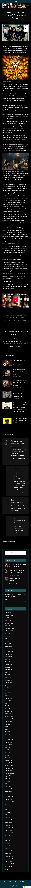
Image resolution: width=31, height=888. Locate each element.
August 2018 (8, 670)
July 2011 (7, 838)
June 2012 (7, 810)
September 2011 (9, 833)
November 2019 (9, 652)
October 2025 (9, 613)
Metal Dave (8, 81)
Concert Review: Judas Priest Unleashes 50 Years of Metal (20, 383)
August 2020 (8, 633)
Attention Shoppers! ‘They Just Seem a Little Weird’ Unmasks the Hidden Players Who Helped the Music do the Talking (20, 407)
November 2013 (9, 768)
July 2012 (7, 807)
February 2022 (9, 623)
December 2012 (9, 794)
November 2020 (9, 628)
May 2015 (7, 732)
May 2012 (7, 812)
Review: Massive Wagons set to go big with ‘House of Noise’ (20, 420)
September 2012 (9, 802)
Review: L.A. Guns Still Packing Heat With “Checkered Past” (19, 394)
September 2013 (9, 773)
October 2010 (8, 861)
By (21, 316)
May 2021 (7, 626)
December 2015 (9, 716)
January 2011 (8, 854)
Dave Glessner (16, 886)
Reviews (6, 25)
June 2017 (7, 688)
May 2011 (7, 843)
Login (22, 886)
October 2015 (8, 722)
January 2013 (8, 791)
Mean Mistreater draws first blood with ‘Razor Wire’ (19, 372)
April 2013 (7, 784)
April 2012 (7, 815)
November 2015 (9, 719)
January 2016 (8, 714)
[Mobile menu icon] (28, 6)
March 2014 (8, 758)
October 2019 (8, 654)
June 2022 (7, 618)
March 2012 (8, 817)
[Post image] (7, 363)
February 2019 (8, 665)
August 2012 (8, 804)
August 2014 (8, 745)
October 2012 (8, 799)
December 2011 (9, 825)
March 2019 (8, 662)
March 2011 (8, 848)
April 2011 (7, 846)
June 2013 (7, 778)
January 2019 (8, 667)
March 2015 (8, 737)
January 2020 (8, 646)
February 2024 (9, 615)
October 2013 (8, 771)
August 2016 (8, 701)
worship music (22, 320)
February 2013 (8, 789)
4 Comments (21, 318)
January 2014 (8, 763)
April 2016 (7, 709)
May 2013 (7, 781)
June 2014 (7, 750)
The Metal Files (16, 441)
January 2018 (8, 680)
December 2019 (9, 649)
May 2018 (7, 675)
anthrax (9, 320)
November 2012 (9, 797)
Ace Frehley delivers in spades (19, 361)
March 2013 (8, 786)
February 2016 (8, 711)
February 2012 (8, 820)
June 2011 (7, 841)
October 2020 (9, 631)
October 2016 (8, 698)
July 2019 (7, 659)
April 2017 (7, 693)
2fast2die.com (10, 882)
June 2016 (7, 703)
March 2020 (8, 644)
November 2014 (9, 740)
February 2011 (8, 851)
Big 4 (15, 320)
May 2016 (7, 706)
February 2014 (8, 760)
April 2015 (7, 734)
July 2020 (7, 636)
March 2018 (8, 677)
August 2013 (8, 776)
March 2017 (8, 696)
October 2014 (8, 742)
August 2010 (8, 867)
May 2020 (7, 641)
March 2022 (8, 621)
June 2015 (7, 729)
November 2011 (9, 828)
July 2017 (7, 685)
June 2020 (7, 639)
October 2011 (8, 830)
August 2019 (8, 657)
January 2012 (8, 823)
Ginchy (13, 500)
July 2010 (7, 869)
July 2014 (7, 747)
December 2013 (9, 766)
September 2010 (9, 864)
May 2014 (7, 753)
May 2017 (7, 690)
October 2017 (8, 683)
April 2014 (7, 755)
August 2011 (8, 835)
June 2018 (7, 672)
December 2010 (9, 856)
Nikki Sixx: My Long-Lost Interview (16, 579)
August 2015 (8, 724)
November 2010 (9, 859)
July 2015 (7, 727)
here (13, 289)
